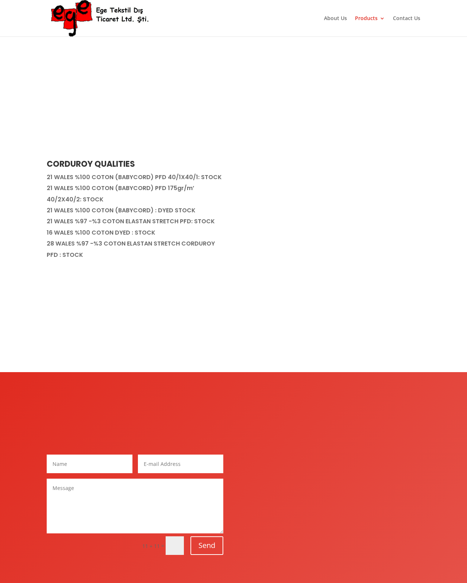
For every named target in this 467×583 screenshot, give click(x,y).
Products (366, 19)
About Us (335, 19)
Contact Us (406, 19)
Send (206, 545)
